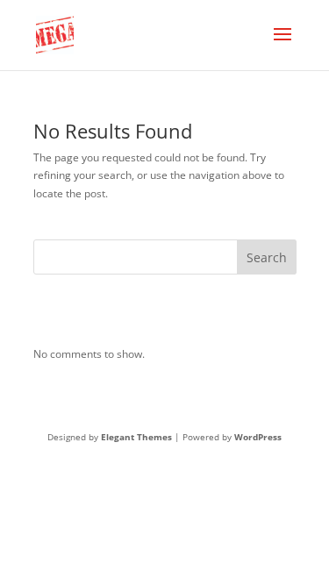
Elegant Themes (136, 437)
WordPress (258, 437)
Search (267, 257)
